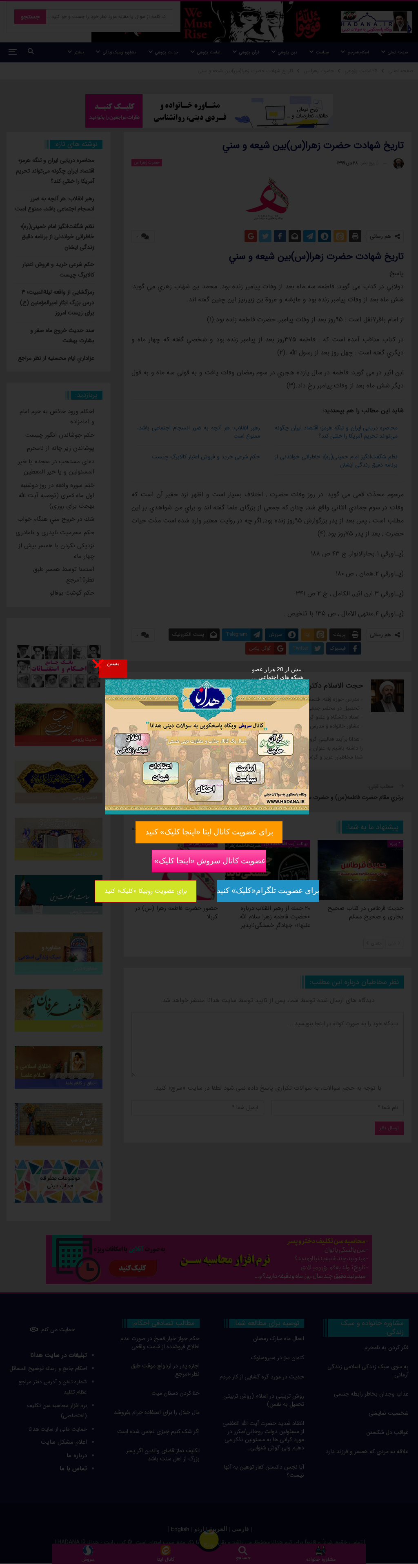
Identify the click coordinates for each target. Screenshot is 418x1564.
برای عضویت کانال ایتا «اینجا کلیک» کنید (209, 831)
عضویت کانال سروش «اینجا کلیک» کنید (209, 860)
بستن (113, 663)
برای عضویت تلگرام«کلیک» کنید (268, 890)
